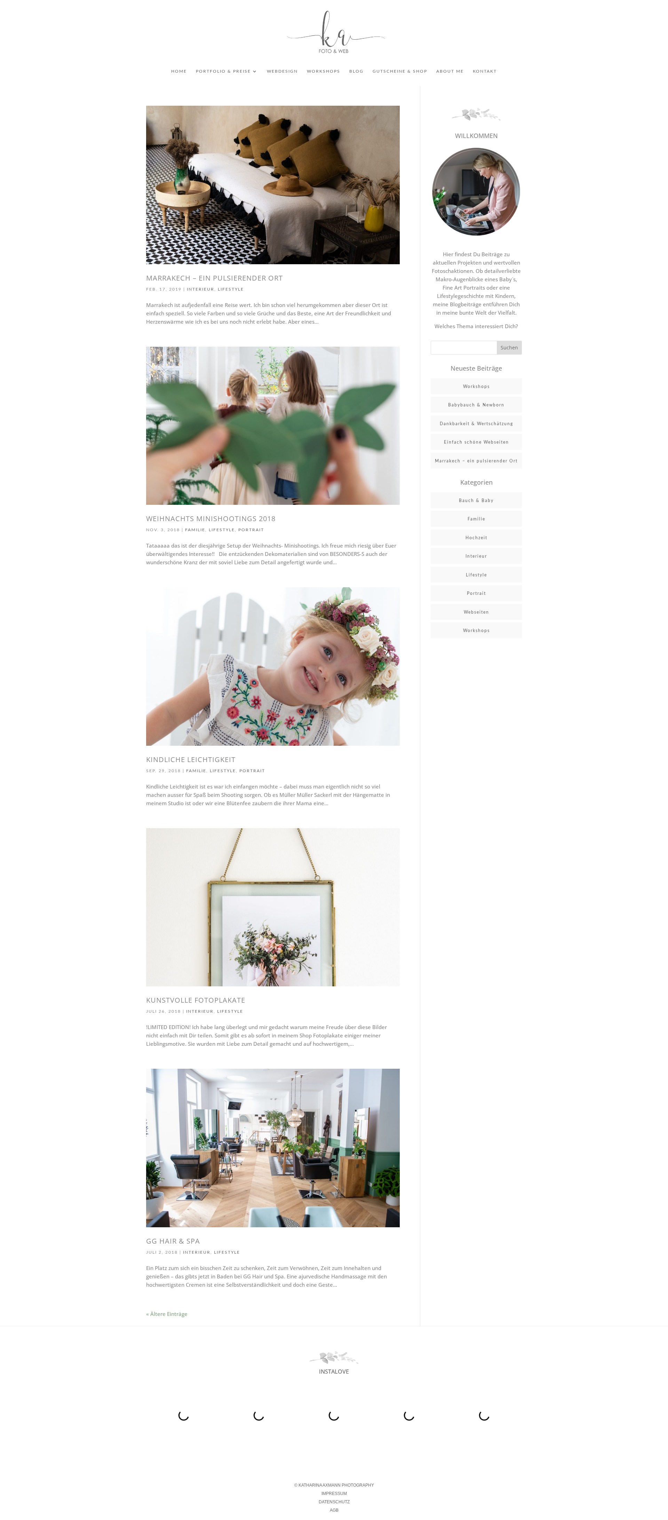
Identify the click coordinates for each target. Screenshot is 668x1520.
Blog (356, 71)
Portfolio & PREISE (223, 71)
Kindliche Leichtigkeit (191, 759)
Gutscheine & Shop (400, 71)
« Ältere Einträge (167, 1313)
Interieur (200, 289)
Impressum (334, 1493)
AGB (334, 1510)
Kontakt (485, 71)
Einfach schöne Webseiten (476, 442)
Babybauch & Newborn (476, 405)
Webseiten (476, 612)
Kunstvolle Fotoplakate (195, 1000)
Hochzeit (476, 538)
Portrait (251, 530)
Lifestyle (231, 289)
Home (179, 71)
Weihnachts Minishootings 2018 (211, 518)
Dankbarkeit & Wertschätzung (476, 424)
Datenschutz (334, 1501)
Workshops (323, 71)
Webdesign (282, 71)
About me (450, 71)
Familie (195, 530)
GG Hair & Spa (173, 1241)
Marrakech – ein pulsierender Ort (214, 278)
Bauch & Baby (476, 501)
